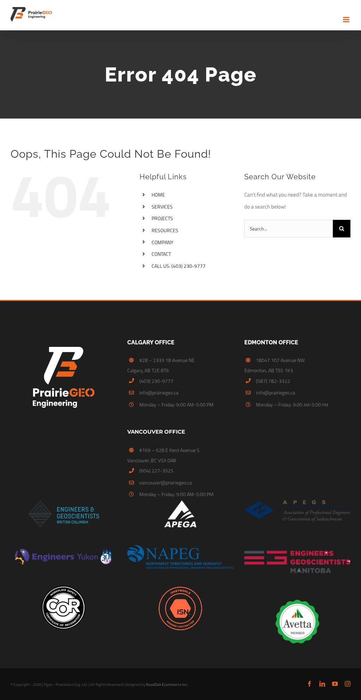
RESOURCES (165, 230)
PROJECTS (162, 218)
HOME (158, 194)
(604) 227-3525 (156, 470)
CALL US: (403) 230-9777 (179, 266)
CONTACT (161, 254)
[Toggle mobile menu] (346, 19)
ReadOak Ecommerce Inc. (167, 684)
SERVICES (162, 206)
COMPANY (162, 242)
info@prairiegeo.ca (158, 392)
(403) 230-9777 (156, 381)
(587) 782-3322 (273, 381)
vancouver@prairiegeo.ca (165, 482)
